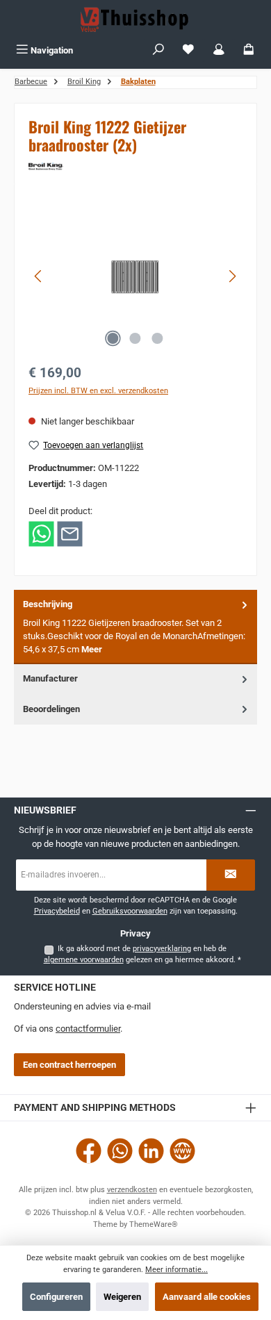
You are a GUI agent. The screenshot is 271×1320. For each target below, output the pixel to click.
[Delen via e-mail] (69, 533)
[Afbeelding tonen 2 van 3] (135, 338)
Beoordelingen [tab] (51, 709)
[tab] (135, 627)
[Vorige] (38, 276)
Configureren (56, 1297)
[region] (135, 276)
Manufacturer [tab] (50, 678)
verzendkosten (132, 1189)
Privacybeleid (57, 911)
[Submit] (230, 875)
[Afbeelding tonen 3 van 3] (157, 338)
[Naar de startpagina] (135, 19)
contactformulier (88, 1028)
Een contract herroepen (69, 1064)
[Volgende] (232, 276)
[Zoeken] (158, 50)
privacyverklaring (162, 948)
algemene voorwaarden (84, 959)
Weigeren (122, 1297)
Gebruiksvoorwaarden (129, 911)
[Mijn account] (219, 50)
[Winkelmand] (248, 50)
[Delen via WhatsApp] (41, 533)
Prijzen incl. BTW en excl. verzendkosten (98, 390)
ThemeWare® (153, 1224)
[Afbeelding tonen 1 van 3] (113, 338)
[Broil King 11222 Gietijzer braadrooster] (135, 276)
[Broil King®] (135, 166)
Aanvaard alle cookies (207, 1297)
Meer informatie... (176, 1269)
